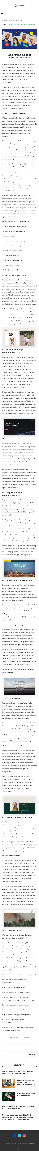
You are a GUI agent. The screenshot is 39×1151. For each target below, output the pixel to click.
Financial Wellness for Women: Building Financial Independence (26, 1082)
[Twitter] (19, 1135)
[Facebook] (14, 1135)
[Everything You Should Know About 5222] (8, 1096)
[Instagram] (24, 1135)
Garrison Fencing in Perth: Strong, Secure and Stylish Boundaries (18, 1107)
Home (4, 20)
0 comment (26, 1037)
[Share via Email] (24, 1041)
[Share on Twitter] (19, 1041)
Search (4, 1051)
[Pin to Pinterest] (22, 1041)
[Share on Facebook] (17, 1041)
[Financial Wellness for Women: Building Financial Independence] (8, 1083)
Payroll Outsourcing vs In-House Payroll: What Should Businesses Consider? (17, 1072)
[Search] (37, 13)
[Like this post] (14, 1041)
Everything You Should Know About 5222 (26, 1094)
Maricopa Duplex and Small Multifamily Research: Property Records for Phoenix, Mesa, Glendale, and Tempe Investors (17, 1117)
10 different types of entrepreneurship (19, 56)
